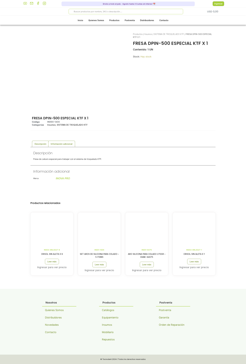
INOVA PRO (63, 178)
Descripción (40, 144)
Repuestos (108, 339)
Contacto (163, 20)
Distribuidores (147, 20)
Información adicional (61, 144)
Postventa (130, 20)
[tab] (40, 144)
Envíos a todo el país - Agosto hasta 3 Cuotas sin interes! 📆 (128, 4)
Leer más (52, 261)
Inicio (80, 20)
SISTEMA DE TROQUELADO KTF (169, 34)
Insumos (148, 34)
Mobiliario (108, 332)
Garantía (164, 317)
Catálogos (108, 310)
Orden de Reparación (171, 324)
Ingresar (218, 3)
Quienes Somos (96, 20)
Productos (114, 20)
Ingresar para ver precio (52, 267)
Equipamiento (110, 317)
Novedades (52, 324)
